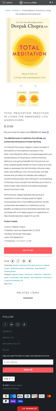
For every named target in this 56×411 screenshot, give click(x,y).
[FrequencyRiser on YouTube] (12, 324)
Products (16, 10)
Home (7, 10)
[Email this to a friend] (29, 261)
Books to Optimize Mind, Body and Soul (28, 265)
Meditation (38, 274)
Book (10, 284)
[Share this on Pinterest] (23, 261)
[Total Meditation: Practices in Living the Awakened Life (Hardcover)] (28, 50)
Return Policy (11, 344)
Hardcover (29, 274)
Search (7, 331)
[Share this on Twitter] (12, 261)
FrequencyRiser (15, 385)
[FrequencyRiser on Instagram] (18, 324)
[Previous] (21, 85)
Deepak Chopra (18, 274)
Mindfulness (29, 268)
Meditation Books (17, 268)
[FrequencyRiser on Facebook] (6, 324)
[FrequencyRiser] (28, 2)
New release (25, 278)
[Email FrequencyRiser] (25, 324)
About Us (8, 338)
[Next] (35, 85)
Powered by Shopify (11, 389)
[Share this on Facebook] (18, 261)
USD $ (7, 379)
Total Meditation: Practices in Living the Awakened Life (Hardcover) (26, 116)
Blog (6, 350)
